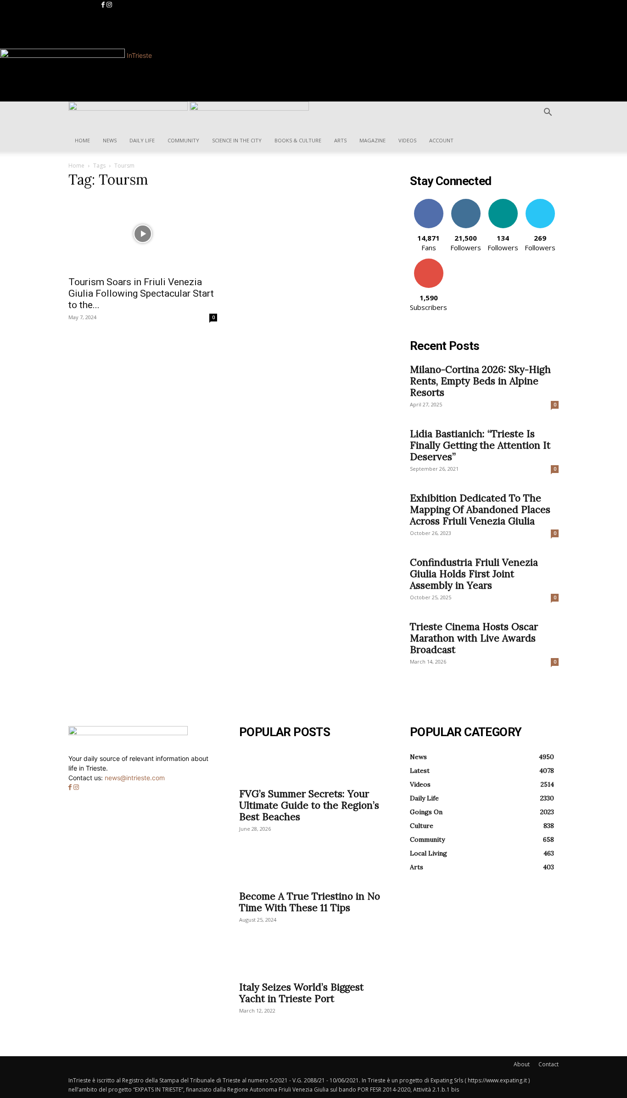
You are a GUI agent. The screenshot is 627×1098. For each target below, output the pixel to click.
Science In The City (237, 140)
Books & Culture (297, 140)
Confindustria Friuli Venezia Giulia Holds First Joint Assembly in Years (474, 573)
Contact (548, 1064)
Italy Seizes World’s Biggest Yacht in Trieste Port (301, 993)
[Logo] (129, 108)
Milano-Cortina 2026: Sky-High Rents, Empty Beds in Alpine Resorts (480, 381)
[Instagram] (109, 4)
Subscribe (428, 262)
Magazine (372, 140)
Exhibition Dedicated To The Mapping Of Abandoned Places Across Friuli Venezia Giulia (480, 509)
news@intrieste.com (135, 778)
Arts (340, 140)
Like (428, 202)
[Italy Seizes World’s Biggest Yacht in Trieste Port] (313, 959)
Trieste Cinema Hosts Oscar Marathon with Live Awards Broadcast (474, 638)
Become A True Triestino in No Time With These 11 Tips (309, 902)
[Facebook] (103, 4)
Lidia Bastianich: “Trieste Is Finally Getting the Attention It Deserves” (480, 445)
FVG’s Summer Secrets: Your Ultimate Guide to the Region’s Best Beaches (309, 805)
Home (82, 140)
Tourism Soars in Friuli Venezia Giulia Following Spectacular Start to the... (141, 293)
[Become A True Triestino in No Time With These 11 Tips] (313, 868)
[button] (548, 113)
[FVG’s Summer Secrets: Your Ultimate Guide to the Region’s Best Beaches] (313, 766)
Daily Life (142, 140)
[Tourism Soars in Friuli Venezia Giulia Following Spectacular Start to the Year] (142, 233)
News (110, 140)
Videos (407, 140)
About (522, 1064)
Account (441, 140)
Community (183, 140)
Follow (465, 202)
